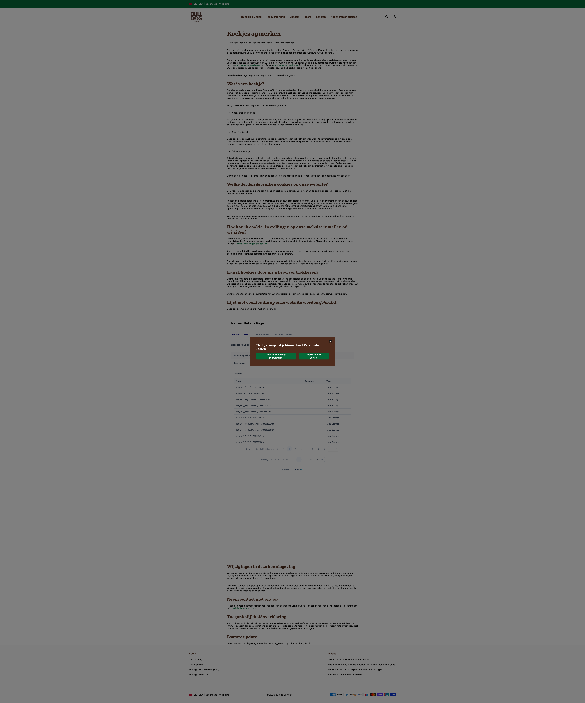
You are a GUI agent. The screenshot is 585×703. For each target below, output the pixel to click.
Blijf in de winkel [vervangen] (276, 356)
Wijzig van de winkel (313, 356)
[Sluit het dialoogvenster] (330, 342)
